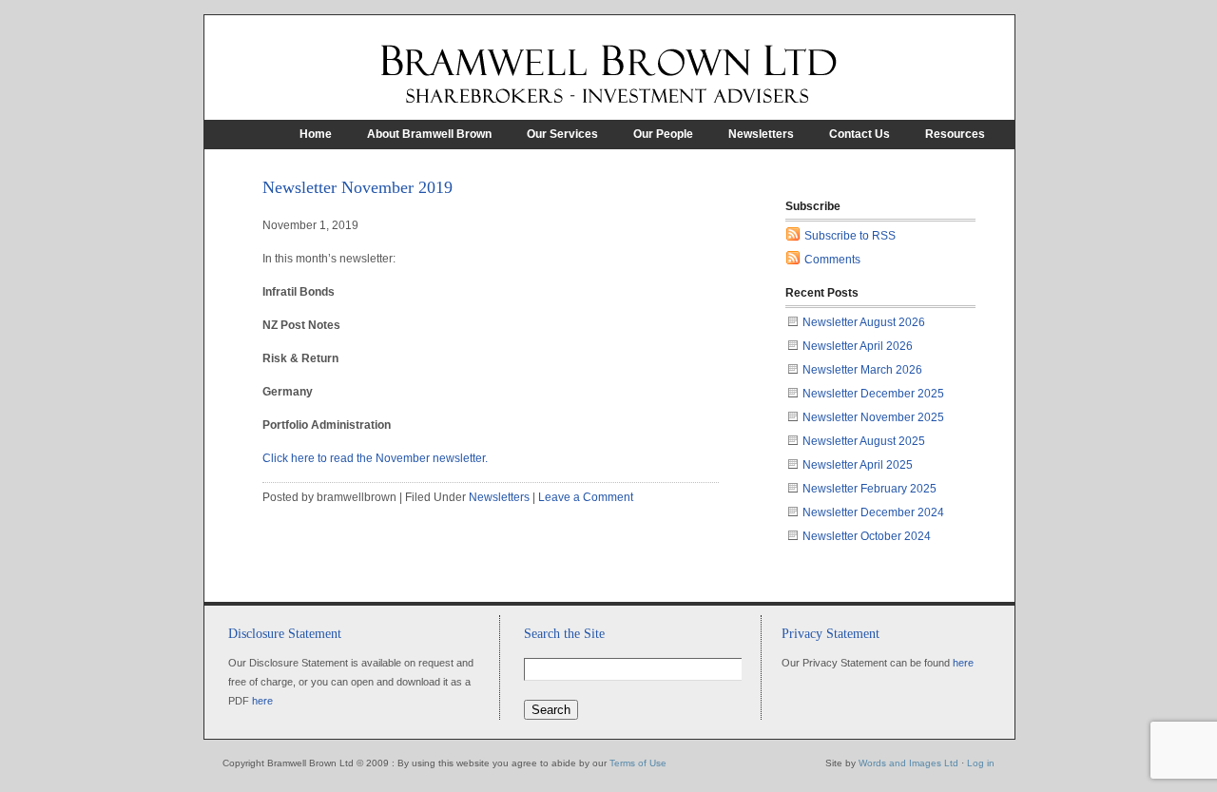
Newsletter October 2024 (866, 536)
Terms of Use (637, 763)
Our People (663, 134)
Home (315, 134)
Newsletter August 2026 (863, 322)
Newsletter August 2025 (863, 441)
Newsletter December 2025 (873, 393)
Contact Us (859, 134)
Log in (981, 763)
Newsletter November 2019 (357, 187)
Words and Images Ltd (908, 763)
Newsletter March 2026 (862, 370)
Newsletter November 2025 (873, 417)
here (262, 700)
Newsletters (761, 134)
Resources (955, 134)
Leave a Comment (585, 497)
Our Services (562, 134)
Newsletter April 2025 (857, 465)
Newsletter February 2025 (869, 488)
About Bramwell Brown (429, 134)
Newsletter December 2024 (873, 512)
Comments (832, 259)
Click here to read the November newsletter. (375, 458)
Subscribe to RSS (850, 235)
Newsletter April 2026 (857, 346)
